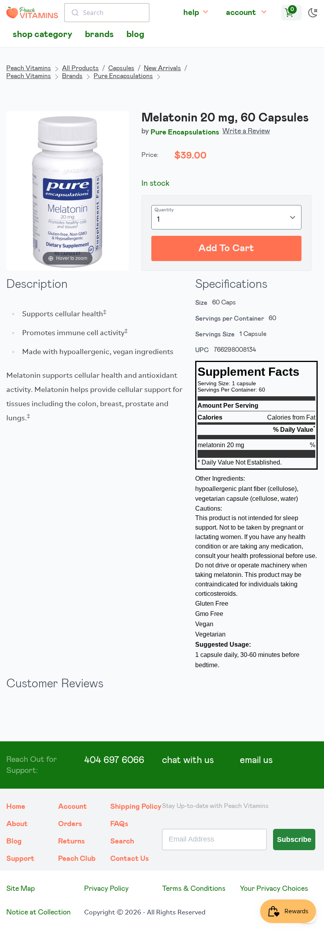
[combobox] (106, 12)
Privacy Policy (106, 888)
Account (72, 806)
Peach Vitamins (28, 68)
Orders (70, 824)
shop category (42, 34)
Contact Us (129, 858)
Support (20, 858)
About (17, 824)
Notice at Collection (38, 912)
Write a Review (246, 131)
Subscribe (294, 839)
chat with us (188, 760)
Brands (72, 76)
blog (135, 34)
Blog (14, 841)
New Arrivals (162, 68)
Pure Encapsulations (123, 76)
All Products (80, 68)
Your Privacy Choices (274, 888)
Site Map (20, 888)
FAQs (119, 824)
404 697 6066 (114, 760)
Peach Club (77, 858)
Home (15, 806)
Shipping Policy (136, 806)
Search (122, 841)
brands (99, 34)
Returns (71, 841)
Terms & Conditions (194, 888)
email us (256, 760)
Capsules (121, 68)
